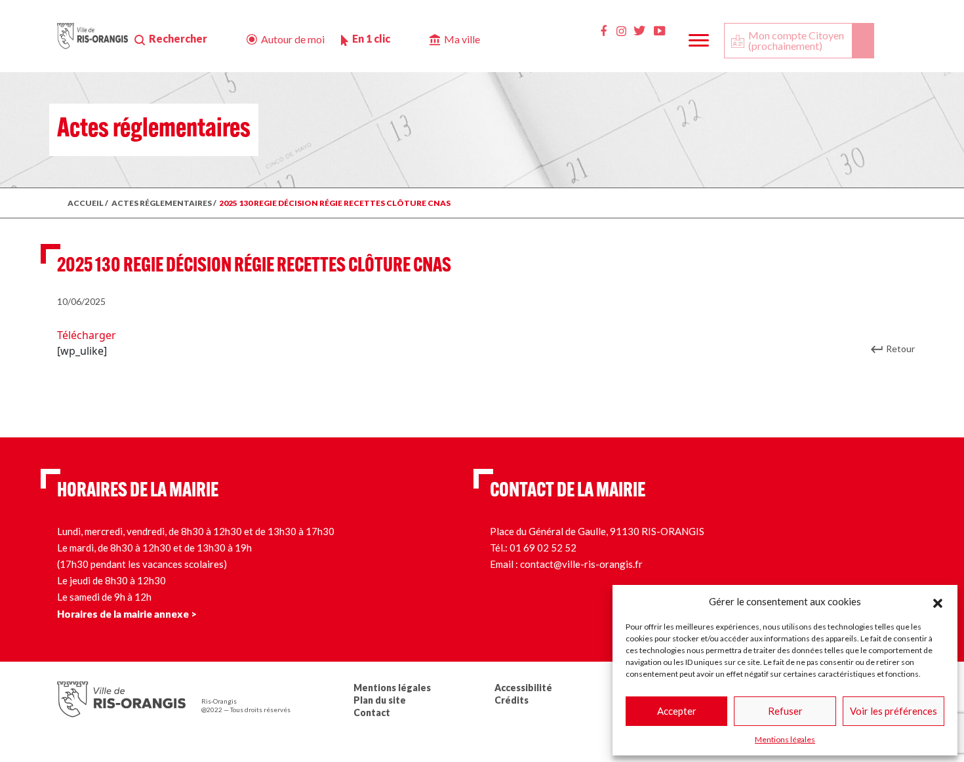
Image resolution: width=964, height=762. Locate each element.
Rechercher (178, 38)
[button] (937, 601)
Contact (371, 712)
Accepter (676, 711)
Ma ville (462, 39)
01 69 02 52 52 (543, 547)
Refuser (785, 711)
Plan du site (379, 700)
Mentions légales (785, 739)
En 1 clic (371, 38)
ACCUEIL (86, 203)
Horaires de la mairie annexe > (127, 614)
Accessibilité (523, 687)
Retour (900, 348)
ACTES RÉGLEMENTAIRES (161, 203)
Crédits (511, 700)
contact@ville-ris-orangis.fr (581, 564)
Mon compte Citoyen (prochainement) (796, 40)
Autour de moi (293, 39)
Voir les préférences (893, 711)
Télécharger (86, 335)
